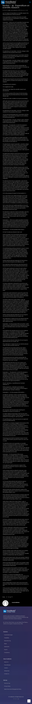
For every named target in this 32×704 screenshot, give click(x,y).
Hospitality (6, 637)
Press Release (7, 664)
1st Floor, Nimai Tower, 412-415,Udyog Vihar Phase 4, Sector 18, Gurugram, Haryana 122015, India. (15, 623)
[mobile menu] (30, 2)
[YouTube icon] (16, 699)
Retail (5, 643)
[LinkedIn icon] (18, 699)
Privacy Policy (7, 686)
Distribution (6, 646)
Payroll (5, 649)
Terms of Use (7, 683)
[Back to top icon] (29, 701)
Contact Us (6, 673)
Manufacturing (7, 640)
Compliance (7, 652)
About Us (6, 662)
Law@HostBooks (13, 10)
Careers (6, 667)
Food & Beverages (8, 634)
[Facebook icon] (13, 699)
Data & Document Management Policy (12, 689)
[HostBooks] (8, 2)
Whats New (6, 670)
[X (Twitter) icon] (15, 699)
